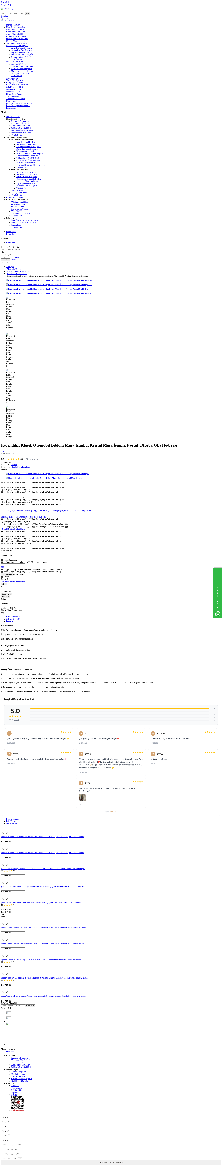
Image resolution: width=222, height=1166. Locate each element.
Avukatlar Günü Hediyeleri (22, 66)
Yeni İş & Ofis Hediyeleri (16, 43)
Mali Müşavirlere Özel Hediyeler (29, 153)
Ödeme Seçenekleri (14, 619)
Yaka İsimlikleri (12, 96)
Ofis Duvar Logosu (14, 89)
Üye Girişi (10, 243)
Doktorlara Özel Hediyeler (22, 55)
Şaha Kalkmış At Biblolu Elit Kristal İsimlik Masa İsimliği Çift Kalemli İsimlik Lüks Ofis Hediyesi (41, 903)
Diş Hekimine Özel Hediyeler (23, 52)
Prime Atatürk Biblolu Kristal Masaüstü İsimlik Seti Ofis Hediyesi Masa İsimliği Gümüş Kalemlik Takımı (43, 928)
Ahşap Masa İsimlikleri (15, 34)
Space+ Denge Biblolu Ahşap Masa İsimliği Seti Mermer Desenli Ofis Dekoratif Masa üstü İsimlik (41, 960)
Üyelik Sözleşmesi (18, 1074)
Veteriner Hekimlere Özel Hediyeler (31, 165)
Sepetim (14, 1092)
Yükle (4, 584)
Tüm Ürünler (16, 59)
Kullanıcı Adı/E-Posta (10, 247)
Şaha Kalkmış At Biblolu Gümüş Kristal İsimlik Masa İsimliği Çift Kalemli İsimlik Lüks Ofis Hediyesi (42, 887)
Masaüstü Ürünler (14, 269)
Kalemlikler (11, 108)
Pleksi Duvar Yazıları (14, 94)
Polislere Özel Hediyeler (26, 163)
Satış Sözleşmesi (18, 1076)
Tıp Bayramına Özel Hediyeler (28, 183)
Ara (27, 13)
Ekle (3, 567)
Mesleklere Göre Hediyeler (17, 45)
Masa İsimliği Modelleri (15, 27)
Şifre (3, 252)
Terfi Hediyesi (12, 78)
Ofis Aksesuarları (13, 101)
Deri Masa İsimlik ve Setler (17, 39)
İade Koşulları (12, 621)
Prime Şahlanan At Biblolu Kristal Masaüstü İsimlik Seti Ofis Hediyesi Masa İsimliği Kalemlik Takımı (42, 836)
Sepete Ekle (6, 594)
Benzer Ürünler (12, 819)
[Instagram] (8, 1021)
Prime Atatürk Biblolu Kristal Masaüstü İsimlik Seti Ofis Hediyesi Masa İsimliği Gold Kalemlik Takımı (43, 944)
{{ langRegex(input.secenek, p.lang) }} (17, 543)
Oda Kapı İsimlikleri (14, 87)
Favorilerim (5, 2)
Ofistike (4, 451)
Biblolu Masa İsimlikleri (16, 36)
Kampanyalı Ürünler (14, 82)
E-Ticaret (104, 1162)
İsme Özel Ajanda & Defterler (18, 105)
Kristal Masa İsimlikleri (15, 32)
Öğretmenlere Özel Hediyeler (28, 160)
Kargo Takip (6, 4)
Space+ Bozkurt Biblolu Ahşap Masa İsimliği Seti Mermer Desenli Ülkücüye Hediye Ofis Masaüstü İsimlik (44, 978)
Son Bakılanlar (12, 823)
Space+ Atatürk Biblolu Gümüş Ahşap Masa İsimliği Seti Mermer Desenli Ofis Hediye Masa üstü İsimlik (43, 996)
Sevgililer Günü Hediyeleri (22, 73)
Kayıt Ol (13, 260)
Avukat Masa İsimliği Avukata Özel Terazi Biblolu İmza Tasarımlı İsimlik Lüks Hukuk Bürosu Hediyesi (43, 869)
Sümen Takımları (13, 25)
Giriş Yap (5, 260)
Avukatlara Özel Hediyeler (22, 50)
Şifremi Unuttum (21, 257)
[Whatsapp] (17, 1044)
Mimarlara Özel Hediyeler (27, 156)
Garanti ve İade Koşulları (21, 1079)
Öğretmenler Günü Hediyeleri (23, 71)
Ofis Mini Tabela (13, 92)
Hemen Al (5, 597)
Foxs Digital (114, 812)
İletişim (14, 1095)
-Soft (99, 1162)
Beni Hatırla (9, 257)
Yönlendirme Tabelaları (15, 99)
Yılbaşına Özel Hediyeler (26, 186)
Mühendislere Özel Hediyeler (28, 158)
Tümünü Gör (16, 135)
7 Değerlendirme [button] (32, 459)
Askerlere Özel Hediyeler (21, 48)
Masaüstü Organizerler (15, 29)
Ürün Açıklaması (13, 617)
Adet (3, 586)
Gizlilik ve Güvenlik (19, 1081)
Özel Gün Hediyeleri (14, 62)
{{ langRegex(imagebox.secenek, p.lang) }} (31, 517)
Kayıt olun (30, 1006)
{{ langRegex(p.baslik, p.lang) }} (32, 482)
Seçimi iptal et (7, 517)
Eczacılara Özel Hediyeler (22, 57)
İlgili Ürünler (11, 821)
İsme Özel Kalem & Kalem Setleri (20, 103)
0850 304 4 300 (7, 1051)
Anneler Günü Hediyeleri (21, 64)
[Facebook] (8, 1016)
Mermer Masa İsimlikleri (16, 41)
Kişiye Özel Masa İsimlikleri (18, 271)
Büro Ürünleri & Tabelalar (17, 85)
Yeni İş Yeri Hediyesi (14, 80)
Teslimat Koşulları (18, 1072)
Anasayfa (10, 267)
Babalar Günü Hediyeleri (21, 69)
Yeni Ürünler (16, 1088)
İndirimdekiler (17, 1090)
